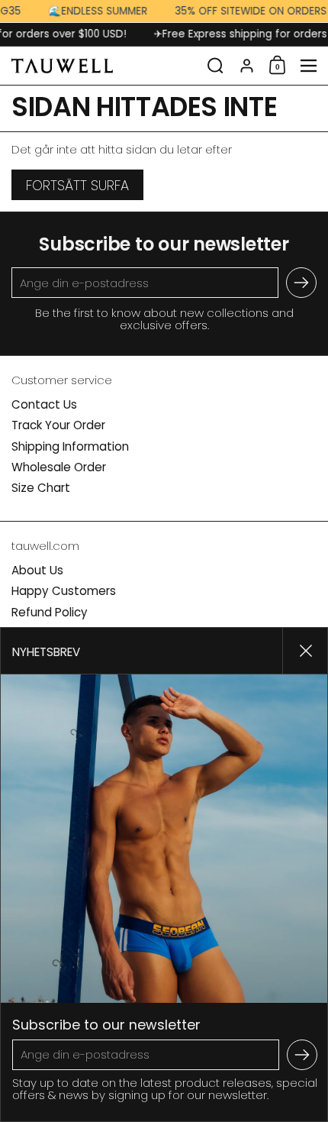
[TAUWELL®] (104, 65)
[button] (215, 65)
